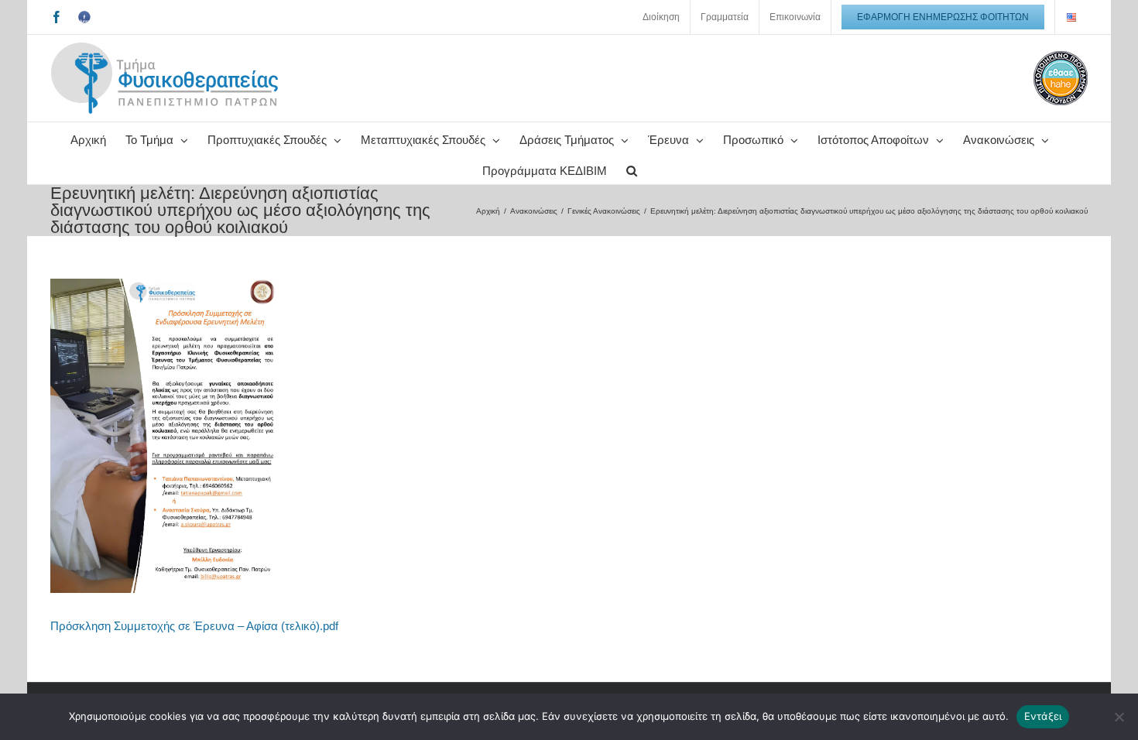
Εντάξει (1043, 716)
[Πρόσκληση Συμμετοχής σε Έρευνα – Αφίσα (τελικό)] (166, 284)
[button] (631, 168)
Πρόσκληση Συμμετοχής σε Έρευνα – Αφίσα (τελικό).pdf (194, 625)
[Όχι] (1118, 717)
